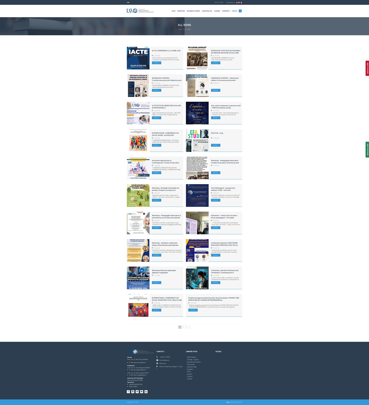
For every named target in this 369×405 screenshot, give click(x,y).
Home (180, 29)
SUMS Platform (191, 357)
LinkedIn (189, 379)
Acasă (173, 11)
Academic (217, 11)
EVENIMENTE (226, 11)
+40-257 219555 (164, 357)
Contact (234, 11)
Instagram (190, 369)
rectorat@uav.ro (164, 360)
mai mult (156, 63)
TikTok (189, 372)
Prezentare (181, 11)
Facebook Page (191, 367)
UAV (128, 2)
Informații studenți (193, 11)
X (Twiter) (189, 376)
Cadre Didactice (207, 11)
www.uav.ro (162, 363)
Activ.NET (239, 402)
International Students (194, 362)
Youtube (189, 374)
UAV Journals (191, 364)
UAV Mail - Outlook (193, 360)
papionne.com (232, 402)
